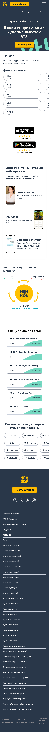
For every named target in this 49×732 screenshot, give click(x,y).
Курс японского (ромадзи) (15, 651)
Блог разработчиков (12, 545)
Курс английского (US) (13, 598)
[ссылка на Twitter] (21, 500)
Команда (7, 535)
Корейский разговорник (14, 683)
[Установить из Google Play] (24, 144)
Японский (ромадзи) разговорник (18, 704)
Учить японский (10, 593)
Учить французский (12, 556)
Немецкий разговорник (14, 688)
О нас (5, 508)
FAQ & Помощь (10, 519)
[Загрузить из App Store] (24, 130)
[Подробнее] (44, 4)
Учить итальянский (12, 566)
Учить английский (11, 550)
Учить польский (10, 582)
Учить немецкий (11, 577)
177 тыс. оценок (24, 138)
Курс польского (10, 635)
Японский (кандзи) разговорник (18, 709)
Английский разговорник (15, 661)
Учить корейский (11, 12)
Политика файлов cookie (42, 720)
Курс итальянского (11, 619)
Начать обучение (19, 4)
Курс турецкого (10, 640)
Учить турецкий (10, 587)
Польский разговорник (14, 693)
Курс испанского (10, 614)
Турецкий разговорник (14, 698)
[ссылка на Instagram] (34, 500)
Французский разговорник (15, 667)
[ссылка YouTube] (27, 500)
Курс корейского (29, 12)
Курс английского (11, 603)
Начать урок (24, 44)
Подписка (7, 529)
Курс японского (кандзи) (14, 646)
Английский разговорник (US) (17, 656)
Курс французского (12, 609)
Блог (5, 540)
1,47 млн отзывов (24, 152)
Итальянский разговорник (15, 677)
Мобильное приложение (14, 524)
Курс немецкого (10, 630)
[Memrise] (5, 4)
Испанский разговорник (14, 672)
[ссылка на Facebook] (15, 500)
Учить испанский (11, 561)
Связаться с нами (11, 513)
